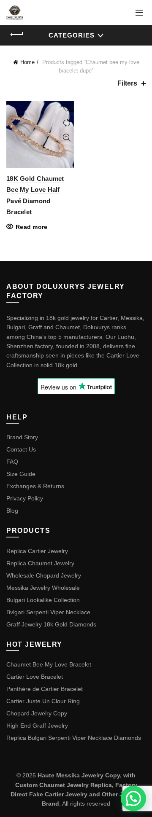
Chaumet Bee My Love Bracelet (48, 664)
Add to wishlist (66, 108)
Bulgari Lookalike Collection (43, 600)
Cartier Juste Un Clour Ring (43, 701)
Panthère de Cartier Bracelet (44, 688)
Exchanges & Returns (35, 486)
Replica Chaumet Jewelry (40, 563)
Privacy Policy (24, 498)
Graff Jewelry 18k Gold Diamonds (51, 624)
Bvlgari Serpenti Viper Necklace (48, 612)
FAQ (12, 461)
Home (27, 62)
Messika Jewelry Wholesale (43, 587)
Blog (12, 510)
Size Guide (20, 473)
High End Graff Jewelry (37, 725)
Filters (127, 83)
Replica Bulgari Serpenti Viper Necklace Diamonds (73, 737)
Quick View (66, 137)
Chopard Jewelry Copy (36, 713)
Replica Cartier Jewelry (37, 551)
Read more (32, 226)
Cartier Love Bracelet (34, 676)
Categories (72, 35)
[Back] (16, 34)
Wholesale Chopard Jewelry (43, 575)
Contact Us (21, 449)
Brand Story (22, 437)
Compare (66, 123)
